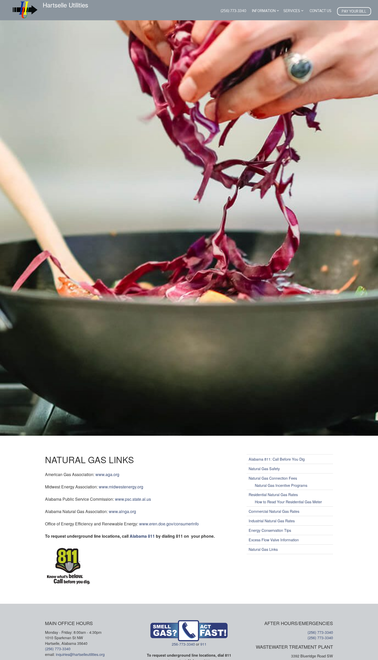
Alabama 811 (143, 536)
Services (291, 11)
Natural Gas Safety (264, 468)
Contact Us (320, 11)
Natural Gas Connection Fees (273, 478)
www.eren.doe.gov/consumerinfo (169, 524)
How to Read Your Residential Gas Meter (288, 501)
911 (203, 644)
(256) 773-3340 (233, 11)
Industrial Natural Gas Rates (272, 520)
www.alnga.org (122, 511)
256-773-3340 (183, 644)
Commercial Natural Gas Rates (274, 511)
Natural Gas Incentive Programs (281, 485)
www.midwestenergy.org (121, 487)
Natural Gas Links (263, 549)
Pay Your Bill (354, 11)
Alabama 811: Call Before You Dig (277, 459)
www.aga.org (107, 474)
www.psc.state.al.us (133, 499)
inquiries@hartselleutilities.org (80, 654)
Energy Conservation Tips (270, 530)
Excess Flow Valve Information (274, 539)
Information (264, 11)
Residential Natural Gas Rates (273, 494)
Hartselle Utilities (65, 5)
